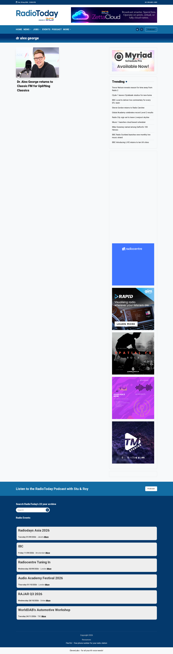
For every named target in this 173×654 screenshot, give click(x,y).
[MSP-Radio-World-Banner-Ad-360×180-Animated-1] (133, 61)
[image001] (133, 398)
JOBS (155, 2)
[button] (151, 29)
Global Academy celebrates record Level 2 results (132, 112)
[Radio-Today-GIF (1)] (133, 264)
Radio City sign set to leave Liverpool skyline (130, 117)
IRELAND (150, 2)
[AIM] (133, 309)
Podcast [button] (151, 488)
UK (146, 2)
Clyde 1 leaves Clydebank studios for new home (132, 95)
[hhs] (133, 353)
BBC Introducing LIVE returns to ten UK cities (130, 142)
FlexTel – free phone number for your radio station (86, 643)
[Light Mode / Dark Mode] (137, 29)
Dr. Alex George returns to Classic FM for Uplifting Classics (35, 86)
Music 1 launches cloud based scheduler (129, 122)
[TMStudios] (133, 442)
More (46, 537)
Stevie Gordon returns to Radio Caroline (128, 108)
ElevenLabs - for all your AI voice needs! (86, 650)
